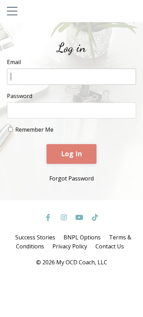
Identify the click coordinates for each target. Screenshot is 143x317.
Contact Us (109, 246)
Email (14, 62)
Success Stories (35, 237)
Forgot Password (71, 178)
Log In (71, 153)
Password (19, 96)
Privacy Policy (69, 246)
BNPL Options (82, 237)
